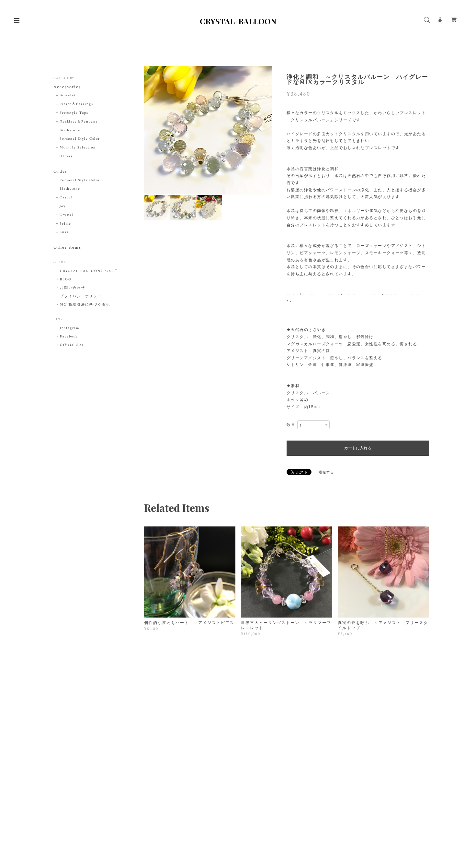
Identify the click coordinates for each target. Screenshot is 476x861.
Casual (66, 197)
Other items (67, 247)
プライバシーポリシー (81, 296)
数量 (291, 424)
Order (60, 171)
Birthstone (70, 130)
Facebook (69, 336)
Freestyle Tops (74, 113)
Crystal (67, 215)
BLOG (66, 279)
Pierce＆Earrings (76, 104)
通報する (326, 472)
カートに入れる (357, 448)
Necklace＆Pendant (78, 121)
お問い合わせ (72, 288)
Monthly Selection (78, 147)
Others (66, 156)
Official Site (72, 345)
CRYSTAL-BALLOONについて (88, 271)
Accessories (67, 87)
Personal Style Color (80, 138)
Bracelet (68, 95)
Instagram (70, 328)
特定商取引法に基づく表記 (85, 304)
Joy (63, 206)
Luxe (64, 232)
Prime (66, 223)
